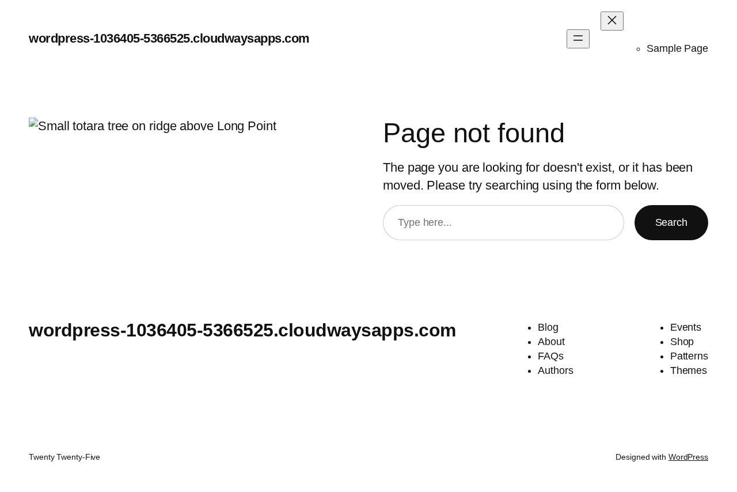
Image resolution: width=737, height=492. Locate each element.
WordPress (688, 456)
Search (671, 222)
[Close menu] (612, 21)
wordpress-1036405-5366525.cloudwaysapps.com (169, 38)
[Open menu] (578, 38)
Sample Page (677, 48)
